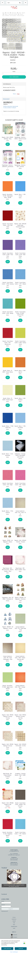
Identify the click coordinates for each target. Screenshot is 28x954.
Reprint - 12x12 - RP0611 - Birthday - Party (7, 138)
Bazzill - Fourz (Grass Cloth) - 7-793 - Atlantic (20, 833)
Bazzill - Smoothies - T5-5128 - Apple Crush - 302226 (7, 687)
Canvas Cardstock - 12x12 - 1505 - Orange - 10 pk (20, 687)
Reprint (13, 60)
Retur (14, 924)
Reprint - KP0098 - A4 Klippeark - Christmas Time (20, 599)
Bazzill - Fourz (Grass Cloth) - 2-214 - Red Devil (8, 225)
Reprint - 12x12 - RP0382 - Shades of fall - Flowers (7, 804)
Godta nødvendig (7, 948)
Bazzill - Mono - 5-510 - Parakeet (20, 399)
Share (14, 93)
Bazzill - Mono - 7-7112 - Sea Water (20, 426)
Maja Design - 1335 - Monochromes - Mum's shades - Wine (7, 569)
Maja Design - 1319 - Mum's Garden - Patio (20, 568)
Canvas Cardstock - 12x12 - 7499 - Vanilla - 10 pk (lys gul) (20, 658)
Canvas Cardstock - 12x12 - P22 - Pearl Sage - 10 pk (20, 628)
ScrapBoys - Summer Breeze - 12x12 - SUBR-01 (20, 775)
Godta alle (21, 948)
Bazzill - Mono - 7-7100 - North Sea (7, 426)
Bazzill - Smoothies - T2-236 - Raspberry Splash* (8, 834)
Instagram (15, 937)
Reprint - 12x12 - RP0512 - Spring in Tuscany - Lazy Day (20, 716)
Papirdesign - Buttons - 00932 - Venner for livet (20, 138)
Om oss (14, 917)
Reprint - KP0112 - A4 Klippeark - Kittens (8, 541)
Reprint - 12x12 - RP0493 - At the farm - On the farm (20, 746)
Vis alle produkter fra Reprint (9, 107)
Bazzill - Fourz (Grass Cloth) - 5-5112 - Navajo (7, 312)
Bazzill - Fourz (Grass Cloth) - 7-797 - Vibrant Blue (20, 284)
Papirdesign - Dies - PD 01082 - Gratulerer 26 (7, 598)
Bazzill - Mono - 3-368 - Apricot (20, 371)
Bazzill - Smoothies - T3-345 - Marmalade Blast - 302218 (8, 196)
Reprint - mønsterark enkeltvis (11, 14)
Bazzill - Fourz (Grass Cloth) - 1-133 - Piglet (8, 484)
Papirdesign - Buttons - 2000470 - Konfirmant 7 (7, 166)
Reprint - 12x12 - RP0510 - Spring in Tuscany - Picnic (7, 746)
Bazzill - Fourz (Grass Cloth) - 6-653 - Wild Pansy (20, 254)
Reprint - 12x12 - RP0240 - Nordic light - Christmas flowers (20, 225)
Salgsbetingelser (14, 926)
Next (24, 30)
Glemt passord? (4, 911)
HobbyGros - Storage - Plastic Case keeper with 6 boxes (20, 455)
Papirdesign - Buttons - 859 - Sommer (20, 165)
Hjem (3, 12)
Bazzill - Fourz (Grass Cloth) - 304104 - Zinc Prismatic (20, 804)
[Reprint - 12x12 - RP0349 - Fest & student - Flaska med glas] (14, 30)
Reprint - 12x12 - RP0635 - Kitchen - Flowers (20, 541)
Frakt (14, 922)
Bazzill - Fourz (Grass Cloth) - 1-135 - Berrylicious (8, 342)
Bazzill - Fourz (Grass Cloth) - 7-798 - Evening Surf (8, 284)
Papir (8, 12)
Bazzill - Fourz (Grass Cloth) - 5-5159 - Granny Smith (20, 342)
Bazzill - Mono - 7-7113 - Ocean (20, 195)
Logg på (14, 920)
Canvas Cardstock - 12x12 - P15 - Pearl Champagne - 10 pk (7, 658)
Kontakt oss (14, 919)
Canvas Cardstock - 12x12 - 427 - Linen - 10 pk (20, 512)
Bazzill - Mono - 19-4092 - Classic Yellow (7, 371)
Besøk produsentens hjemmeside (10, 106)
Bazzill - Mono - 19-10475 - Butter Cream (8, 399)
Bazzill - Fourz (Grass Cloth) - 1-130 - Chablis (20, 484)
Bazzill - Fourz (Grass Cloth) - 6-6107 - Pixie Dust (8, 254)
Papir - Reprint (22, 12)
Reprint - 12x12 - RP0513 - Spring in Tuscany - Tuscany (7, 716)
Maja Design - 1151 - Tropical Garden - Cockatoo (7, 775)
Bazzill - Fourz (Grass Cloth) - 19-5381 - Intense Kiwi (20, 313)
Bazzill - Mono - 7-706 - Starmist (8, 511)
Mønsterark (14, 12)
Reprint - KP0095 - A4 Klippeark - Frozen (7, 627)
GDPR (14, 928)
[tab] (14, 84)
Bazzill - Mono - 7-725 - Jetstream (7, 454)
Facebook (15, 934)
